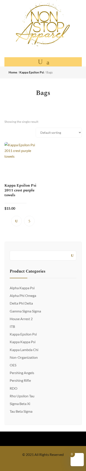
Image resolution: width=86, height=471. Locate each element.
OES (13, 365)
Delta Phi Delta (21, 303)
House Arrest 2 (21, 319)
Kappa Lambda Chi (24, 350)
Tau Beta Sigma (21, 411)
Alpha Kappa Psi (22, 288)
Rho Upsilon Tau (22, 396)
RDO (13, 388)
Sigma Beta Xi (20, 403)
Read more (29, 221)
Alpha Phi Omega (23, 295)
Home (13, 72)
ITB (12, 326)
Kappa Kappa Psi (23, 342)
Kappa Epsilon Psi (31, 72)
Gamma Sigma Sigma (25, 311)
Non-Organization (24, 357)
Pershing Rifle (20, 380)
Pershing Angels (22, 373)
